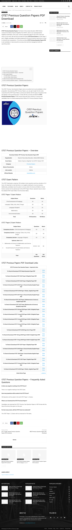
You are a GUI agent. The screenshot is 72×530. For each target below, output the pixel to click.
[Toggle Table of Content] (30, 69)
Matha (4, 22)
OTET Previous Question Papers (10, 71)
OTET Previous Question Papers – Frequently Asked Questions (17, 80)
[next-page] (5, 466)
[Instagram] (64, 1)
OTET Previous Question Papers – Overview (13, 72)
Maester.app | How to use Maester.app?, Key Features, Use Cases (63, 24)
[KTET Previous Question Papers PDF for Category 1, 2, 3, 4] (24, 455)
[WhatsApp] (21, 26)
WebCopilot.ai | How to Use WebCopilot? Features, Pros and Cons (63, 32)
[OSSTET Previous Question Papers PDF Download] (39, 455)
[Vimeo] (67, 1)
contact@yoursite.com (30, 523)
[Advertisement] (24, 56)
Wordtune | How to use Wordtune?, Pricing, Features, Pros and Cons (63, 39)
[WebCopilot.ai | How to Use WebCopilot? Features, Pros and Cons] (52, 32)
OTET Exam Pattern (7, 74)
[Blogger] (50, 517)
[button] (68, 6)
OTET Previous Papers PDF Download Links (13, 78)
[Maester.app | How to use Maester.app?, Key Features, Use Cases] (52, 24)
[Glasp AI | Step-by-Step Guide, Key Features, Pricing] (52, 18)
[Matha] (7, 439)
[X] (66, 1)
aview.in (43, 373)
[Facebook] (62, 1)
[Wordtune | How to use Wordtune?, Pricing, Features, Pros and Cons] (52, 39)
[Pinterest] (18, 26)
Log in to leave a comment (8, 474)
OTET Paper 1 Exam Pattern (11, 75)
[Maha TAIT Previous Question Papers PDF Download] (9, 455)
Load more (59, 45)
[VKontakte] (64, 517)
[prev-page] (2, 466)
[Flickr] (57, 517)
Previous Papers (8, 10)
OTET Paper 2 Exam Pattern (11, 77)
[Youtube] (69, 1)
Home (3, 10)
